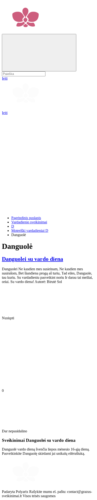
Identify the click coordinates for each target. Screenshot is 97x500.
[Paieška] (39, 52)
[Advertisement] (48, 163)
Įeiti (5, 113)
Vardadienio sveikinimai (29, 222)
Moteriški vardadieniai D (29, 231)
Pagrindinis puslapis (26, 218)
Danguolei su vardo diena (32, 259)
